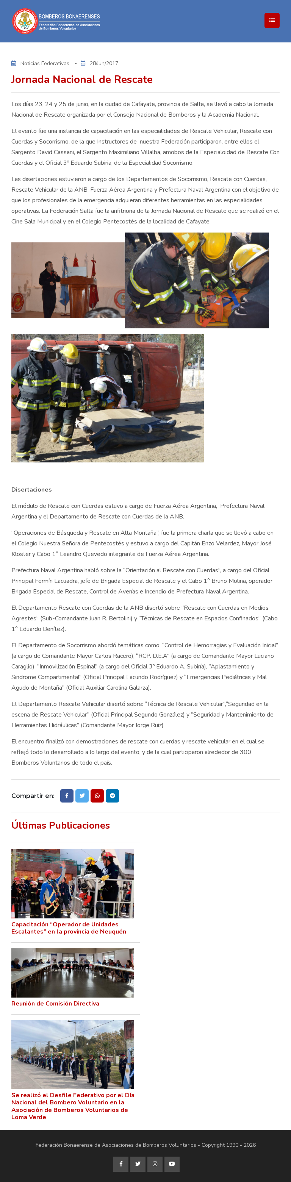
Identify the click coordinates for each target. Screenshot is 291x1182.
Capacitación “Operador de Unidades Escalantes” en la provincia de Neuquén (68, 928)
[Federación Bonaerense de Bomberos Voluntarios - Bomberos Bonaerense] (87, 21)
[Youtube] (172, 1164)
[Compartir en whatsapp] (97, 796)
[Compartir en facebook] (67, 796)
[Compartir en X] (82, 796)
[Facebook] (120, 1164)
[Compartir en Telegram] (112, 796)
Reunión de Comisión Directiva (55, 1003)
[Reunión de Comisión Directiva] (72, 973)
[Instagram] (155, 1164)
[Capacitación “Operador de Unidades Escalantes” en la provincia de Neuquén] (72, 883)
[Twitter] (138, 1164)
